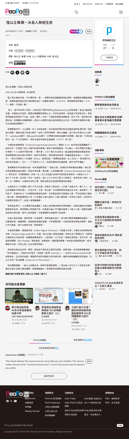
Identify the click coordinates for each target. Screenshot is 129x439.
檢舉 (89, 32)
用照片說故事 (71, 414)
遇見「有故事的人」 (93, 414)
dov (100, 274)
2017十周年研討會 (92, 402)
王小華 (102, 193)
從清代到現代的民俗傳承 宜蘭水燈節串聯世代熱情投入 (108, 268)
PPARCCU (109, 40)
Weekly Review (32, 411)
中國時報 (41, 56)
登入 (78, 4)
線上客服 (119, 4)
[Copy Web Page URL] (27, 72)
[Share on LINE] (22, 72)
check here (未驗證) (15, 355)
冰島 (29, 56)
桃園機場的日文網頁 (106, 132)
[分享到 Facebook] (12, 72)
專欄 (23, 56)
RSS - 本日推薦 (112, 402)
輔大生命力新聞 (105, 256)
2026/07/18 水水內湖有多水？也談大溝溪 (109, 284)
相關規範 (29, 402)
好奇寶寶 (45, 316)
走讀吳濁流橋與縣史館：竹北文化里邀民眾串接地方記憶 (108, 220)
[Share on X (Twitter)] (17, 72)
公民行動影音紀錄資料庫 (22, 316)
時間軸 (28, 406)
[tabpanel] (49, 358)
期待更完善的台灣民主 (107, 104)
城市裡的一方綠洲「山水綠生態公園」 (108, 188)
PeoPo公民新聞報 (53, 398)
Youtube (15, 401)
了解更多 (109, 57)
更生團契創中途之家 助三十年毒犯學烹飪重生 (108, 251)
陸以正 (17, 56)
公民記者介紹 (51, 411)
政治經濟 (19, 51)
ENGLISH (99, 4)
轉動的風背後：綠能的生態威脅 (108, 203)
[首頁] (17, 12)
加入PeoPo (87, 4)
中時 (49, 56)
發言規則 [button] (88, 340)
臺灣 (16, 45)
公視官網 (109, 4)
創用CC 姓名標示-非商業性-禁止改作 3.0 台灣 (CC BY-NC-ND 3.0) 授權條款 (20, 63)
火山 (34, 56)
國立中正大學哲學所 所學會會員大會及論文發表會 (108, 119)
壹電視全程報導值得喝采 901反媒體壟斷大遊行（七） (51, 310)
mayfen (102, 289)
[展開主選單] (120, 12)
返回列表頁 (49, 376)
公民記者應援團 (52, 406)
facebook (7, 401)
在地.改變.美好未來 (93, 410)
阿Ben (101, 226)
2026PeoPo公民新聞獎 (106, 171)
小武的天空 (103, 241)
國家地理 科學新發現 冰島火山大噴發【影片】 (27, 274)
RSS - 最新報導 (112, 398)
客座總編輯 (50, 415)
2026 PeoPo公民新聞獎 (74, 404)
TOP (120, 425)
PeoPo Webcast (52, 402)
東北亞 (55, 56)
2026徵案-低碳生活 (93, 398)
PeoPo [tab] (39, 340)
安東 (97, 85)
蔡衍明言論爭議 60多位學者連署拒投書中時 (21, 310)
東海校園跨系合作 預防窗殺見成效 (108, 236)
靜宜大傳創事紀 (105, 208)
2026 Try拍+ (70, 398)
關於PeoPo (30, 398)
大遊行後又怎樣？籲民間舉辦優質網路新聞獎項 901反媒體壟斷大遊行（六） (81, 313)
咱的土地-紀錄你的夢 (74, 410)
